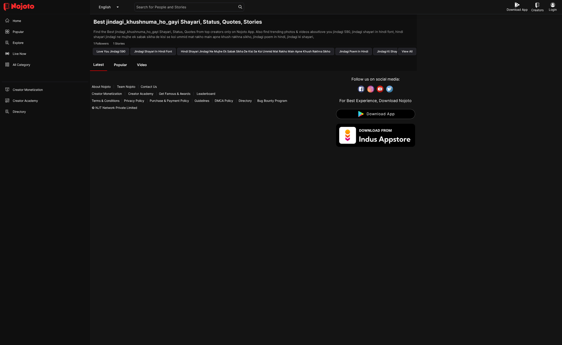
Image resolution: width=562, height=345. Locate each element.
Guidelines (202, 100)
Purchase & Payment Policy (169, 100)
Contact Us (149, 86)
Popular (120, 65)
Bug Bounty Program (272, 100)
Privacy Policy (134, 100)
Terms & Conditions (105, 100)
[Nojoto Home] (45, 7)
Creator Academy (140, 93)
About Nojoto (102, 86)
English (105, 7)
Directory (245, 100)
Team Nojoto (126, 86)
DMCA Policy (224, 100)
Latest (98, 64)
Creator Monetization (107, 93)
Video (142, 65)
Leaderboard (206, 93)
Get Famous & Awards (174, 93)
